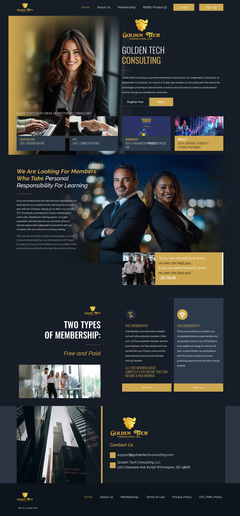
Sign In (161, 101)
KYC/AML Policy (210, 497)
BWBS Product (153, 7)
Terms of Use (155, 497)
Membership (127, 7)
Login (184, 7)
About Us (103, 7)
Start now (147, 387)
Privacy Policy (182, 497)
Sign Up (211, 7)
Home (85, 7)
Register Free (135, 101)
